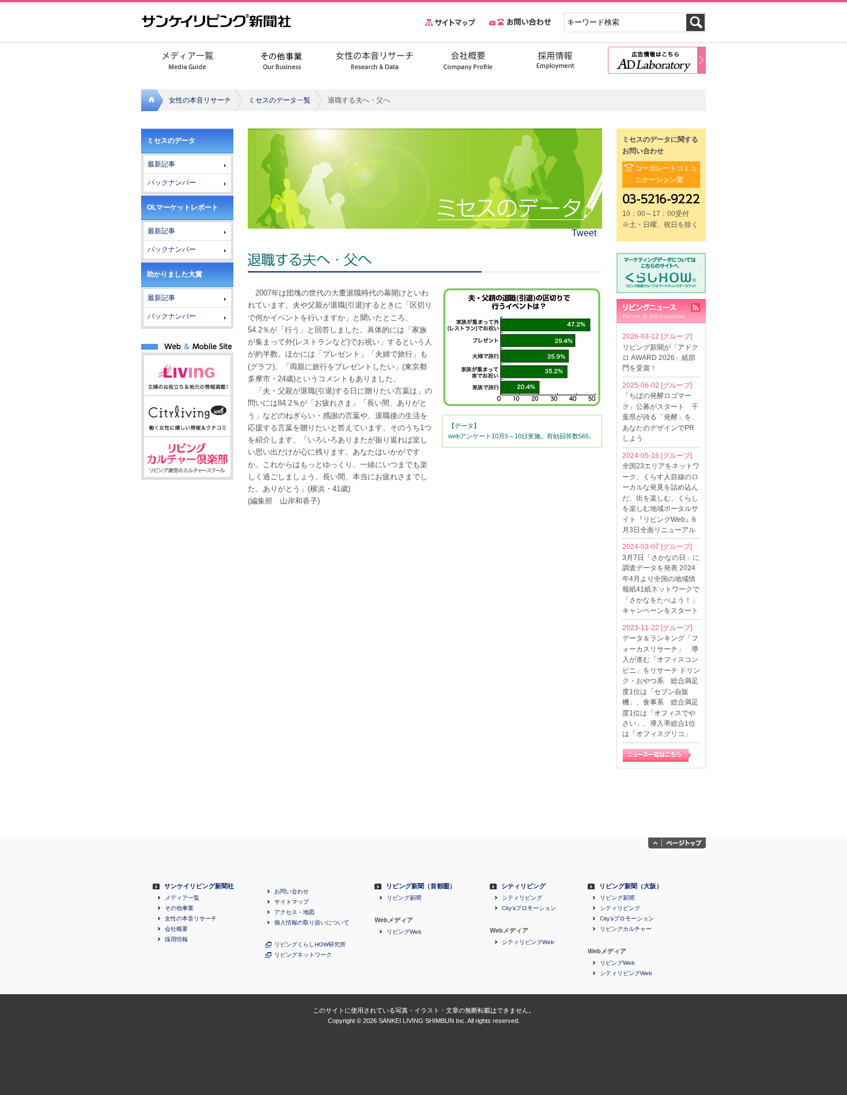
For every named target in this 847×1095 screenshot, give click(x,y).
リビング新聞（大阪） (631, 886)
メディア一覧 (182, 898)
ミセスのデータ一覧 (279, 100)
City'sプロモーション (529, 908)
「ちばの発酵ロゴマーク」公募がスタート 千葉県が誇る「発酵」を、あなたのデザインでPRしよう (660, 417)
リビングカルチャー (626, 929)
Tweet (584, 233)
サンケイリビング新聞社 (199, 886)
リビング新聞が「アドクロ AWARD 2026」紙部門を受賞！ (660, 358)
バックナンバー (172, 183)
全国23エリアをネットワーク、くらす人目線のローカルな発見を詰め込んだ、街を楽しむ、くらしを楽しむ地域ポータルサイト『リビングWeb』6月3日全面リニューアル (660, 498)
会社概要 (176, 929)
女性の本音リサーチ (200, 100)
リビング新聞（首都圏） (421, 886)
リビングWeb (404, 932)
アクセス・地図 (294, 912)
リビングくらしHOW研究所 (310, 945)
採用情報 (176, 939)
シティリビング (523, 886)
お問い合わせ (291, 892)
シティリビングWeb (528, 942)
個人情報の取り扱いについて (311, 923)
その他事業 (179, 908)
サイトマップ (291, 902)
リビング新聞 (404, 898)
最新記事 (161, 164)
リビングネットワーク (303, 955)
